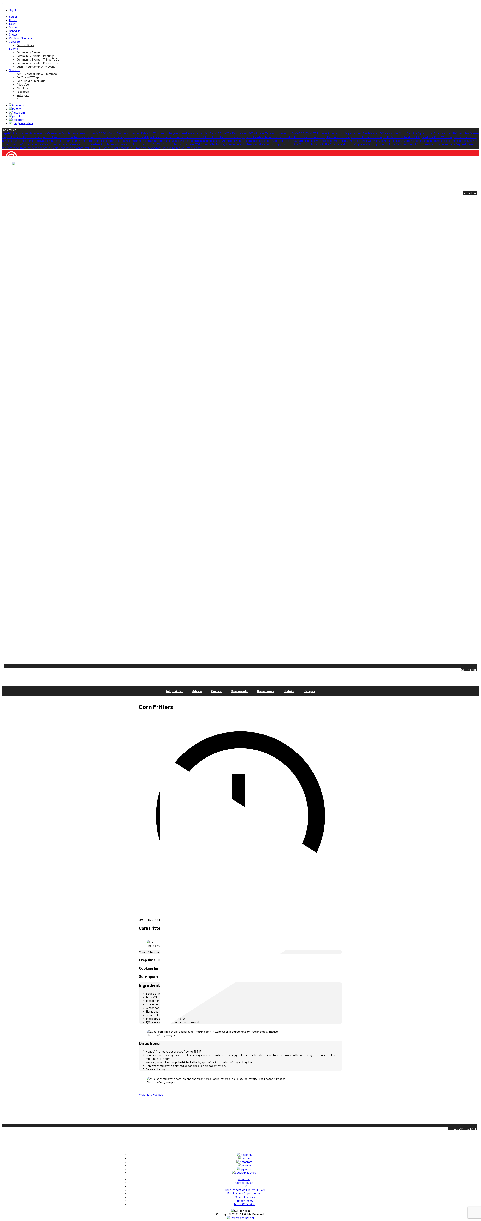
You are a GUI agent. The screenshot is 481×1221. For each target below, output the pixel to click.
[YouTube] (15, 116)
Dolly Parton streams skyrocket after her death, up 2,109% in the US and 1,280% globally (375, 137)
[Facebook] (16, 105)
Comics (216, 691)
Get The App (469, 669)
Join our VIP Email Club (462, 1129)
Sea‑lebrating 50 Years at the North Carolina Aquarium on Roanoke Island (408, 133)
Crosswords (239, 691)
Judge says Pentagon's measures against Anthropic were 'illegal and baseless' (218, 140)
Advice (197, 691)
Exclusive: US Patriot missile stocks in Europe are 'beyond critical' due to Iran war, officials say (142, 147)
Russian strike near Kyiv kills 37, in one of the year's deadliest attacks (159, 133)
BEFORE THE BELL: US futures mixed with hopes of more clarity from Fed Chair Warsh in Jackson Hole (331, 140)
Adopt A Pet (174, 691)
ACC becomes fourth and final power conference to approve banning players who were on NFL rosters (83, 144)
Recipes (309, 691)
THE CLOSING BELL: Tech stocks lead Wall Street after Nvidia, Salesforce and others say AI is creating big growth (217, 144)
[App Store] (16, 119)
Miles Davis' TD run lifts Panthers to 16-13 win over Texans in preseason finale (251, 133)
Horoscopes (265, 691)
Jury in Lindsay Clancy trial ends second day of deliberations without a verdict (145, 137)
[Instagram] (17, 112)
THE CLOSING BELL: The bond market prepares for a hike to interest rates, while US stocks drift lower (257, 137)
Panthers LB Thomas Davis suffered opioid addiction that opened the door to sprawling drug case (109, 140)
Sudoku (289, 691)
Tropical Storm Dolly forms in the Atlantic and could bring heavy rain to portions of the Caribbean (348, 144)
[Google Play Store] (21, 123)
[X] (15, 109)
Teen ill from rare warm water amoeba (431, 144)
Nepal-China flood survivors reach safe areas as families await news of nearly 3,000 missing (59, 133)
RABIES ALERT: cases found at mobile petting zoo (331, 133)
